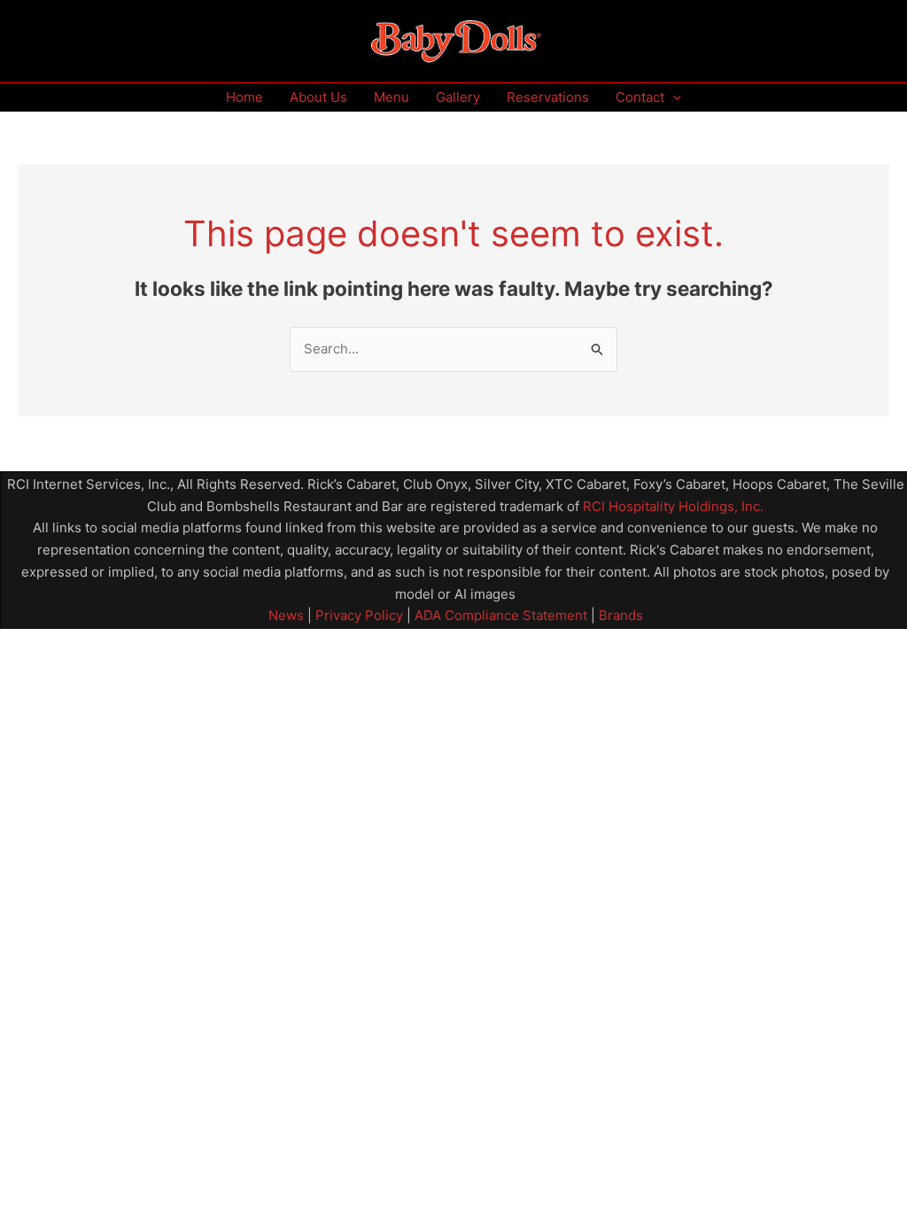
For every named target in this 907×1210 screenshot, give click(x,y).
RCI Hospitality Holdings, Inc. (673, 506)
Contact (640, 97)
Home (244, 97)
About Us (318, 97)
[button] (672, 97)
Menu (391, 97)
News (286, 615)
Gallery (458, 97)
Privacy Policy (357, 615)
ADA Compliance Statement (501, 615)
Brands (621, 615)
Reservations (548, 97)
